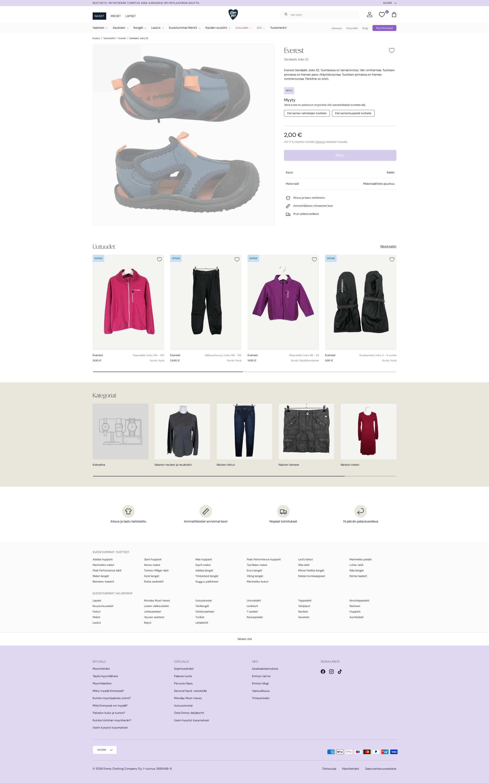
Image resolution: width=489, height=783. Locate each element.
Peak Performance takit (107, 570)
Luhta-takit (356, 565)
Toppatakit (304, 600)
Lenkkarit (252, 606)
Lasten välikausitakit (156, 606)
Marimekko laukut (257, 581)
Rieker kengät (101, 576)
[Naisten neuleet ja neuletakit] (182, 431)
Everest (122, 38)
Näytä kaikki (388, 246)
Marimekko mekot (103, 565)
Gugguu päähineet (206, 581)
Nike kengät (357, 570)
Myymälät (352, 28)
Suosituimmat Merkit (183, 28)
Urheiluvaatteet (204, 611)
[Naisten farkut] (244, 431)
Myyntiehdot (101, 669)
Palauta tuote (183, 676)
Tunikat (199, 617)
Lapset (130, 16)
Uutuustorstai (203, 600)
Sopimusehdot (184, 669)
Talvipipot (304, 606)
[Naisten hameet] (306, 431)
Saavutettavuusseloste (380, 769)
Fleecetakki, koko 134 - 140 (148, 355)
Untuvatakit (254, 600)
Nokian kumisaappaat (311, 576)
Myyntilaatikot (102, 683)
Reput (147, 622)
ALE (259, 28)
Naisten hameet (289, 465)
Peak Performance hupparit (264, 559)
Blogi (365, 28)
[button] (394, 14)
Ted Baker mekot (257, 565)
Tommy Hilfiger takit (156, 570)
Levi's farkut (305, 559)
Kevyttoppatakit (359, 600)
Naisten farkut (226, 465)
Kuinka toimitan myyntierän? (112, 720)
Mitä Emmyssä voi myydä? (110, 705)
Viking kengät (255, 576)
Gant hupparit (152, 559)
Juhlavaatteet (152, 611)
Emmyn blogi (260, 683)
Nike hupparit (203, 559)
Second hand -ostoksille (190, 691)
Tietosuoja (329, 769)
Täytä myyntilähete (105, 676)
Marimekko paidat (361, 559)
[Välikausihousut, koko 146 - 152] (206, 302)
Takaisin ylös (244, 639)
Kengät (138, 28)
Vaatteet (98, 28)
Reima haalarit (358, 576)
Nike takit (303, 565)
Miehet (116, 16)
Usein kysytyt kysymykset (110, 727)
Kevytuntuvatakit (103, 606)
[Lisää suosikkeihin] (391, 50)
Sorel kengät (151, 576)
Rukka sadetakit (154, 581)
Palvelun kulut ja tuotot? (109, 713)
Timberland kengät (206, 576)
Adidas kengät (204, 570)
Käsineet (355, 606)
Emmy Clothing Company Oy (123, 769)
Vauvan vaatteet (154, 617)
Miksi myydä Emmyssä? (108, 691)
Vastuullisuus (261, 691)
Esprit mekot (203, 565)
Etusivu (96, 38)
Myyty (340, 155)
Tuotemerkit (278, 28)
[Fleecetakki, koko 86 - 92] (283, 302)
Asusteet (119, 28)
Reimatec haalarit (103, 581)
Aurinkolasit (357, 617)
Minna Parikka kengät (311, 570)
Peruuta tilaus (183, 683)
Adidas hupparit (103, 559)
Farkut (96, 611)
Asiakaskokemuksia (265, 669)
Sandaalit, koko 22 (139, 38)
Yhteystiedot (261, 698)
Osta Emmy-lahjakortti (189, 713)
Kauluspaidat (255, 617)
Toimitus (320, 141)
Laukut (155, 28)
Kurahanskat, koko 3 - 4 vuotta (377, 355)
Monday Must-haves (157, 600)
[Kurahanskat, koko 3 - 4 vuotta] (361, 302)
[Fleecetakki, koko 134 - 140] (128, 302)
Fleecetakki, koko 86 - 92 (304, 355)
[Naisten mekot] (368, 431)
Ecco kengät (254, 570)
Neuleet (303, 611)
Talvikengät (202, 606)
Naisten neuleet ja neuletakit (173, 465)
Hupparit (355, 611)
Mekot (96, 617)
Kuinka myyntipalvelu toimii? (112, 698)
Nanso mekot (152, 565)
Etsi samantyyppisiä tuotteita (353, 113)
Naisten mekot (350, 465)
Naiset (99, 16)
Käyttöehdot (350, 769)
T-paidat (252, 611)
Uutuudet (242, 28)
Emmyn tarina (261, 676)
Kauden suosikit (216, 28)
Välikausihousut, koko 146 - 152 (223, 355)
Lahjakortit (201, 622)
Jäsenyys (336, 28)
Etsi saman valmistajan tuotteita (306, 113)
